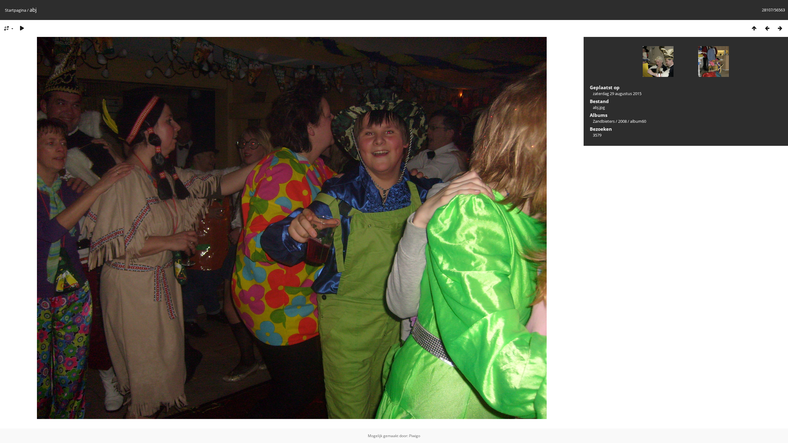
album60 (638, 121)
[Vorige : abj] (767, 28)
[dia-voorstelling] (21, 28)
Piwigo (414, 435)
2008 (622, 121)
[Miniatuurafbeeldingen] (754, 28)
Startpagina (15, 10)
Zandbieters (604, 121)
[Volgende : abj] (780, 28)
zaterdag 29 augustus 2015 (617, 93)
